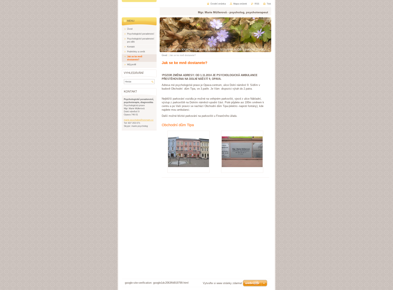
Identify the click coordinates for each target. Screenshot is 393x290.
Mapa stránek (240, 3)
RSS (257, 3)
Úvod (164, 55)
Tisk (269, 3)
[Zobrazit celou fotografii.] (188, 152)
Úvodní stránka (218, 3)
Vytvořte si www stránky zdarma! (222, 283)
